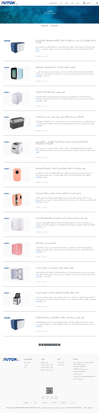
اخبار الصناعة (60, 365)
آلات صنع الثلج (44, 362)
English (26, 402)
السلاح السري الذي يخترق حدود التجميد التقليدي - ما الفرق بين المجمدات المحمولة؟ (62, 142)
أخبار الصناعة (54, 25)
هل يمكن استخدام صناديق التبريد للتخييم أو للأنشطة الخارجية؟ (61, 218)
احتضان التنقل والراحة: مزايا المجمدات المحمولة (56, 67)
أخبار (72, 3)
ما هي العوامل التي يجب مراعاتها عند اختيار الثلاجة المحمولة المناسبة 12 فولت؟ (66, 41)
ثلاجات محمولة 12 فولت (47, 365)
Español (54, 402)
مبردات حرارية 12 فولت (47, 370)
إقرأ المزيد (39, 76)
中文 (35, 402)
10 (56, 344)
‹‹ (39, 344)
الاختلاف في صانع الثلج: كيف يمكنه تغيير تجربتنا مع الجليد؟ (60, 117)
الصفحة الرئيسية (53, 3)
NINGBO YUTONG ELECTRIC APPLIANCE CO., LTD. (28, 407)
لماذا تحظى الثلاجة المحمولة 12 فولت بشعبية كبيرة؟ (57, 292)
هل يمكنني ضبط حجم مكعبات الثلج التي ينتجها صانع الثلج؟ (60, 317)
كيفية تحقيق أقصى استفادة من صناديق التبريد (55, 268)
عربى (72, 402)
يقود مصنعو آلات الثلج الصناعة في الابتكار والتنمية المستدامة (61, 168)
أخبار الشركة (44, 25)
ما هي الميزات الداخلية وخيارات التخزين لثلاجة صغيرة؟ (58, 193)
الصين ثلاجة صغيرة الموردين (47, 407)
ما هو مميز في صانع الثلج (46, 243)
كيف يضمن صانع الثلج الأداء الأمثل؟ (50, 92)
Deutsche (63, 402)
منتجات (66, 3)
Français (45, 402)
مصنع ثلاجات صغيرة (78, 379)
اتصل (78, 3)
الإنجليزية (88, 3)
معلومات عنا (27, 362)
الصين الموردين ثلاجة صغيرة (60, 407)
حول (61, 3)
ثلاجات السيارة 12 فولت (47, 367)
